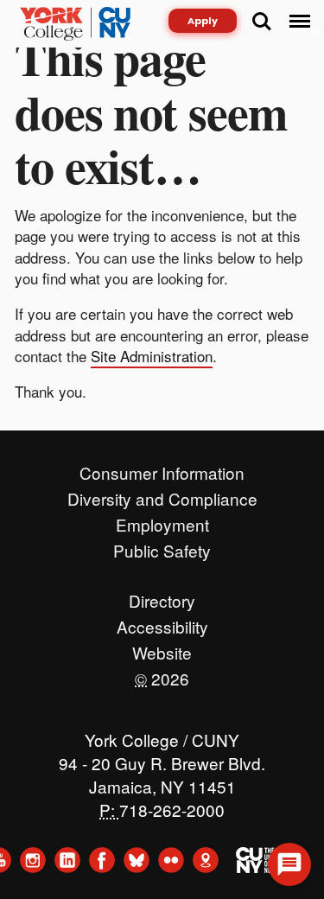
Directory (162, 596)
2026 (162, 674)
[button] (289, 864)
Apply (202, 21)
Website (162, 648)
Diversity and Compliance (162, 494)
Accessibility (162, 622)
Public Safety (162, 546)
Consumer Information (162, 468)
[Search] (262, 22)
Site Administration (152, 356)
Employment (162, 520)
